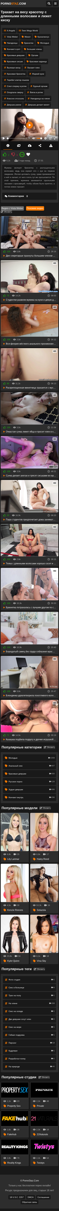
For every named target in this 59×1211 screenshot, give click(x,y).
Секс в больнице (32, 987)
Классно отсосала (15, 98)
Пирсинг (32, 1043)
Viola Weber (12, 37)
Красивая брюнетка (16, 74)
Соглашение (43, 1197)
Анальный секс (32, 766)
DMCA (31, 1197)
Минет (28, 37)
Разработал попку (32, 1058)
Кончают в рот (13, 49)
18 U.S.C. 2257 (17, 1197)
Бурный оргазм (40, 86)
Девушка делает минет (38, 105)
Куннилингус (43, 37)
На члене (32, 1003)
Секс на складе (32, 1011)
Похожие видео (35, 208)
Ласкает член (33, 67)
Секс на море (32, 1027)
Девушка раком (14, 105)
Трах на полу (32, 995)
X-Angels (11, 30)
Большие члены (34, 49)
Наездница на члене (40, 98)
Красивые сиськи (15, 61)
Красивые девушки (15, 55)
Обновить (7, 212)
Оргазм (34, 55)
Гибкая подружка (32, 1035)
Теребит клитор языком (18, 80)
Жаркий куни (38, 74)
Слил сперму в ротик (16, 86)
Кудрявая (32, 1051)
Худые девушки (32, 789)
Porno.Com (13, 3)
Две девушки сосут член (32, 1019)
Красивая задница (38, 61)
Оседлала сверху (15, 92)
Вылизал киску (13, 67)
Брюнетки (28, 43)
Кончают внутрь (32, 797)
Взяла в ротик (36, 92)
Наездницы (12, 43)
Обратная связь (29, 1202)
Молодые (44, 43)
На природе (32, 1066)
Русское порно (32, 781)
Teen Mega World (30, 30)
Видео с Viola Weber (12, 208)
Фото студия (32, 979)
